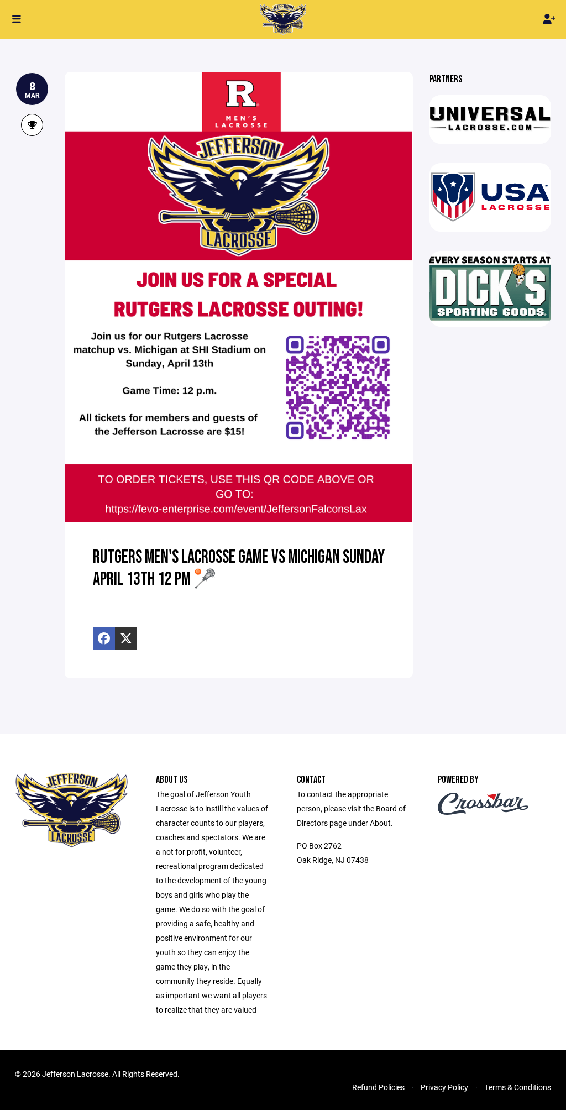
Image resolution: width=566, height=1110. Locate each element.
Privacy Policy (444, 1087)
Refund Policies (378, 1087)
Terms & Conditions (517, 1087)
